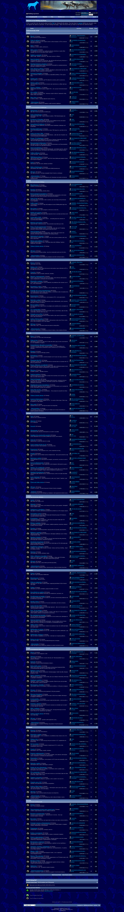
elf (71, 273)
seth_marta (73, 421)
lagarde (72, 361)
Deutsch (28, 106)
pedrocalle (73, 306)
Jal (71, 454)
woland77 (73, 440)
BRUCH (73, 237)
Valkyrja (72, 199)
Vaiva (72, 543)
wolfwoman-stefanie (75, 134)
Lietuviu (28, 496)
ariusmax (73, 847)
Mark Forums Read (56, 874)
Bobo (72, 667)
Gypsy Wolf (73, 185)
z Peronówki (73, 65)
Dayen (72, 51)
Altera (72, 843)
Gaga (72, 686)
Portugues (29, 727)
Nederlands (29, 570)
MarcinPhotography (48, 891)
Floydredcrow (74, 473)
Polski (28, 648)
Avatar (72, 84)
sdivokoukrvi (74, 36)
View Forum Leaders (67, 874)
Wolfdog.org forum (88, 905)
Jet (71, 386)
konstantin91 (74, 232)
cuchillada (73, 102)
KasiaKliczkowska (75, 676)
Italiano (28, 413)
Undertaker (73, 74)
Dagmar (73, 60)
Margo (72, 111)
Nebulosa (73, 745)
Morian (72, 871)
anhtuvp (73, 324)
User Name (78, 12)
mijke (72, 524)
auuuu (72, 547)
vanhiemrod (73, 588)
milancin (73, 370)
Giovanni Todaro (74, 320)
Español (28, 259)
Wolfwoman (73, 158)
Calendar (72, 16)
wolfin (72, 519)
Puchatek (73, 662)
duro (72, 277)
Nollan (72, 46)
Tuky (72, 282)
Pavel (72, 55)
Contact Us (80, 905)
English (28, 180)
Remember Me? (94, 13)
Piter (72, 714)
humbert (73, 478)
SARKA (72, 450)
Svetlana (73, 819)
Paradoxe (73, 346)
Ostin (72, 459)
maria (72, 657)
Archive (95, 905)
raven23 (73, 177)
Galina (72, 866)
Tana (72, 242)
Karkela (72, 810)
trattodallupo (73, 352)
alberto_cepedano (75, 301)
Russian (28, 800)
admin (72, 329)
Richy (72, 838)
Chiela (72, 167)
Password (78, 14)
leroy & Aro (73, 640)
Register (45, 16)
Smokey (73, 635)
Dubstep (73, 246)
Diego (72, 380)
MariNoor (73, 483)
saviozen (73, 417)
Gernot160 (73, 149)
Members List (61, 16)
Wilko (72, 597)
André (72, 735)
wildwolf (72, 492)
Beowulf (72, 172)
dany (72, 562)
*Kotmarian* (73, 833)
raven (72, 287)
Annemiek (73, 616)
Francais (28, 333)
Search (94, 16)
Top (99, 905)
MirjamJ (72, 251)
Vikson (72, 500)
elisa (72, 445)
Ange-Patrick (74, 375)
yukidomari (73, 195)
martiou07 (73, 341)
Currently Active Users (31, 882)
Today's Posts (84, 16)
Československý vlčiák (32, 30)
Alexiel (72, 409)
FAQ (52, 16)
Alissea (72, 256)
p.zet (72, 700)
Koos (72, 602)
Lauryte (72, 505)
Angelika (73, 213)
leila (72, 41)
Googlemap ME (33, 16)
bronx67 (73, 390)
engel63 (72, 125)
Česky (28, 33)
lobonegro (73, 268)
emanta (72, 315)
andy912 (73, 120)
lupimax (72, 69)
